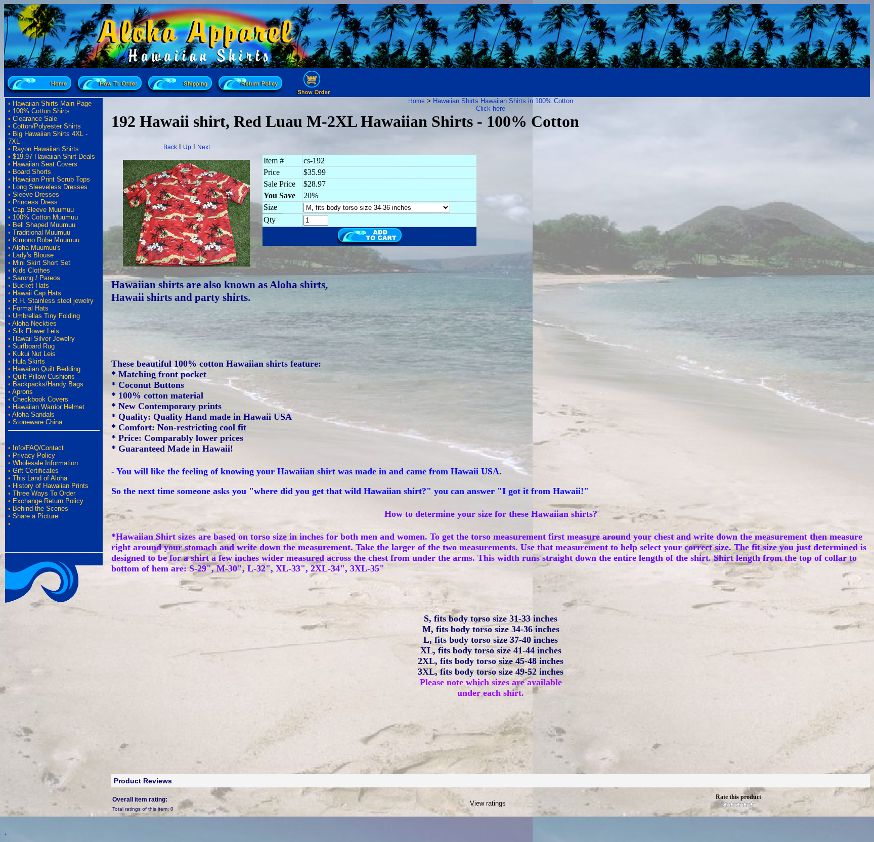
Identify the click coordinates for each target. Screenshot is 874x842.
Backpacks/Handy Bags (48, 384)
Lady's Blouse (33, 255)
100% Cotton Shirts (41, 111)
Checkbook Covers (40, 399)
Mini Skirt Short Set (41, 263)
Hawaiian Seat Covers (45, 164)
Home (416, 101)
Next (203, 147)
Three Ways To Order (44, 493)
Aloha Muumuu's (36, 247)
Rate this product (738, 797)
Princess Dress (35, 202)
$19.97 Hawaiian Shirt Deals (54, 156)
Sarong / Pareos (36, 278)
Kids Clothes (31, 270)
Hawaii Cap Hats (37, 293)
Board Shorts (32, 171)
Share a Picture (35, 516)
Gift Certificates (36, 470)
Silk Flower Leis (36, 331)
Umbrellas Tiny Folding (46, 316)
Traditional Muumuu (41, 232)
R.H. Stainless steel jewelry (53, 300)
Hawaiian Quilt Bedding (46, 369)
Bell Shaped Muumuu (44, 225)
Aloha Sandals (33, 414)
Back (170, 147)
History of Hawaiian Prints (51, 486)
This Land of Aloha (40, 478)
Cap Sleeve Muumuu (43, 209)
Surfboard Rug (34, 346)
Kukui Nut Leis (34, 354)
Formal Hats (31, 308)
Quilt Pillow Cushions (44, 376)
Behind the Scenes (40, 508)
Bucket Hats (31, 285)
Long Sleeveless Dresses (50, 187)
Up (187, 147)
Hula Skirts (29, 361)
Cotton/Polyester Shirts (47, 126)
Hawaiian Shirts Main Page (52, 103)
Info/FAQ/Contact (38, 448)
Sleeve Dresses (36, 194)
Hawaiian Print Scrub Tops (51, 179)
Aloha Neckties (34, 323)
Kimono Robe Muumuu (46, 240)
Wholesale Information (45, 463)
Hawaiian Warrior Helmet (48, 407)
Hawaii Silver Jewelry (44, 338)
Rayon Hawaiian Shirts (46, 149)
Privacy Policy (34, 455)
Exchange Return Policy (48, 501)
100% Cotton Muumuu (45, 217)
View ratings (488, 803)
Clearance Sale (35, 118)
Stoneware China (37, 422)
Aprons (22, 391)
